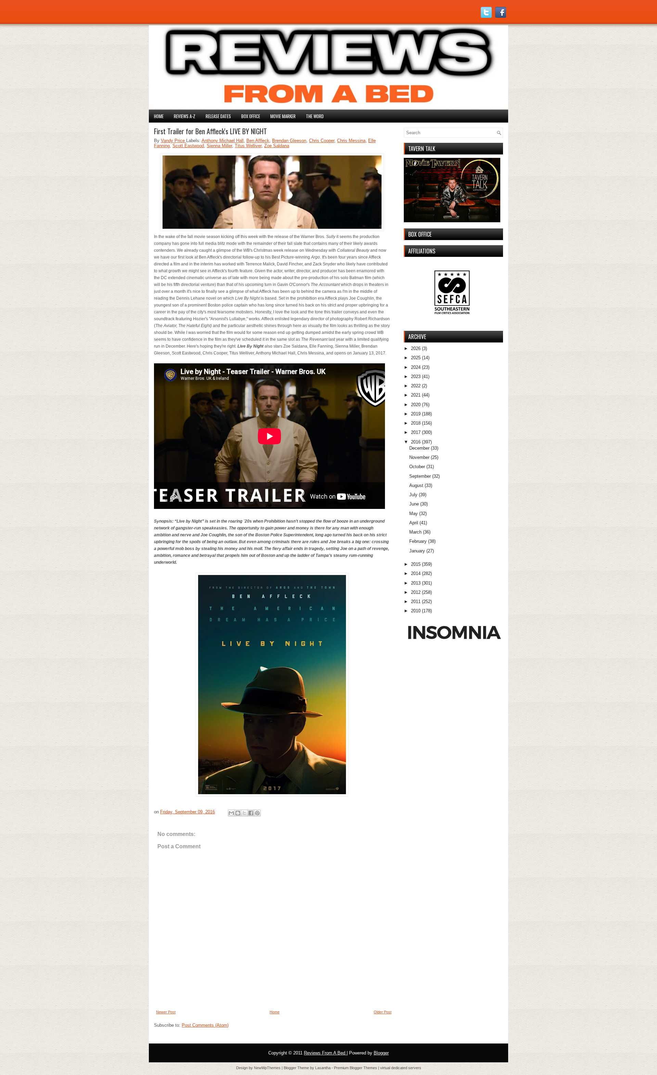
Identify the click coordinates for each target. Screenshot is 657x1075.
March (415, 532)
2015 (416, 564)
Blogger (381, 1052)
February (418, 541)
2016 (416, 442)
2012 (416, 592)
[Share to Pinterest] (257, 813)
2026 (416, 348)
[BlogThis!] (237, 813)
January (417, 550)
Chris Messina (351, 140)
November (419, 457)
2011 (416, 601)
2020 (416, 404)
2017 (416, 432)
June (414, 504)
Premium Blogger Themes (356, 1068)
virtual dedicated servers (400, 1068)
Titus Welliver (248, 145)
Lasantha (323, 1068)
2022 (416, 385)
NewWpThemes (268, 1068)
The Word (315, 116)
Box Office (250, 116)
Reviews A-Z (184, 116)
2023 (416, 376)
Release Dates (218, 116)
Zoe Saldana (276, 145)
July (413, 494)
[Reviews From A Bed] (328, 107)
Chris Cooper (321, 140)
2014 (416, 573)
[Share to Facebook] (250, 813)
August (416, 485)
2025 (416, 357)
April (413, 522)
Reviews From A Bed (325, 1052)
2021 (416, 395)
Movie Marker (283, 116)
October (417, 466)
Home (159, 116)
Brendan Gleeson (289, 140)
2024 (416, 367)
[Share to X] (244, 813)
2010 (416, 610)
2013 (416, 583)
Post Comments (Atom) (205, 1025)
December (419, 448)
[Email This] (231, 813)
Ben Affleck (257, 140)
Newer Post (166, 1012)
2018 (416, 423)
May (413, 513)
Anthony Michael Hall (223, 140)
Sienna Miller (219, 145)
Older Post (382, 1012)
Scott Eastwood (188, 145)
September (420, 476)
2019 (416, 413)
